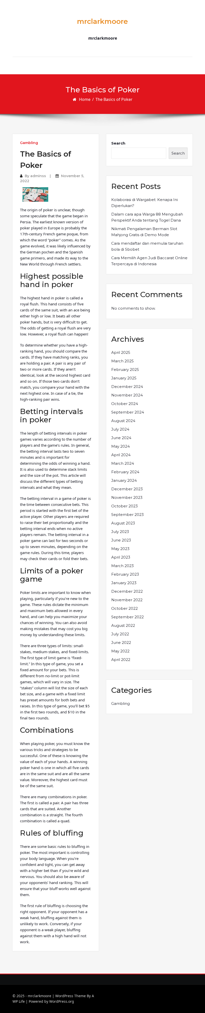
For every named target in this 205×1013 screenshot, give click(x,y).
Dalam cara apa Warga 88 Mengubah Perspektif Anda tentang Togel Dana (147, 217)
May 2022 (120, 651)
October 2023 (124, 506)
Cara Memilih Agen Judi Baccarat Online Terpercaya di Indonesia (149, 260)
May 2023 (120, 548)
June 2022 (121, 642)
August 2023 (123, 523)
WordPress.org (61, 1001)
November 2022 (126, 599)
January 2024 (124, 480)
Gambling (29, 143)
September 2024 (127, 412)
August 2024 (123, 420)
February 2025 (125, 369)
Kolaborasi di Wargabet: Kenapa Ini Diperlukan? (144, 202)
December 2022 (127, 591)
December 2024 (127, 386)
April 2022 (120, 659)
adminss (38, 176)
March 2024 (122, 463)
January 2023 (123, 582)
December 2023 (127, 489)
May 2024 (120, 446)
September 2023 (127, 514)
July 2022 (120, 634)
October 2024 (124, 403)
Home (84, 99)
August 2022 (123, 625)
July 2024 (120, 429)
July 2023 (120, 531)
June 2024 (121, 437)
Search (118, 143)
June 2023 (121, 540)
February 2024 (125, 471)
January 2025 (123, 378)
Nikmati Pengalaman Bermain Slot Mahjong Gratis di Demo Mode (144, 231)
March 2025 (122, 361)
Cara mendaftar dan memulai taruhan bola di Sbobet (147, 246)
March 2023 (122, 565)
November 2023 (126, 497)
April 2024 (120, 454)
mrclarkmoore (102, 21)
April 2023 (120, 557)
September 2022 (127, 617)
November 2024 (127, 395)
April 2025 (120, 352)
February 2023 (125, 574)
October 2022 (124, 608)
